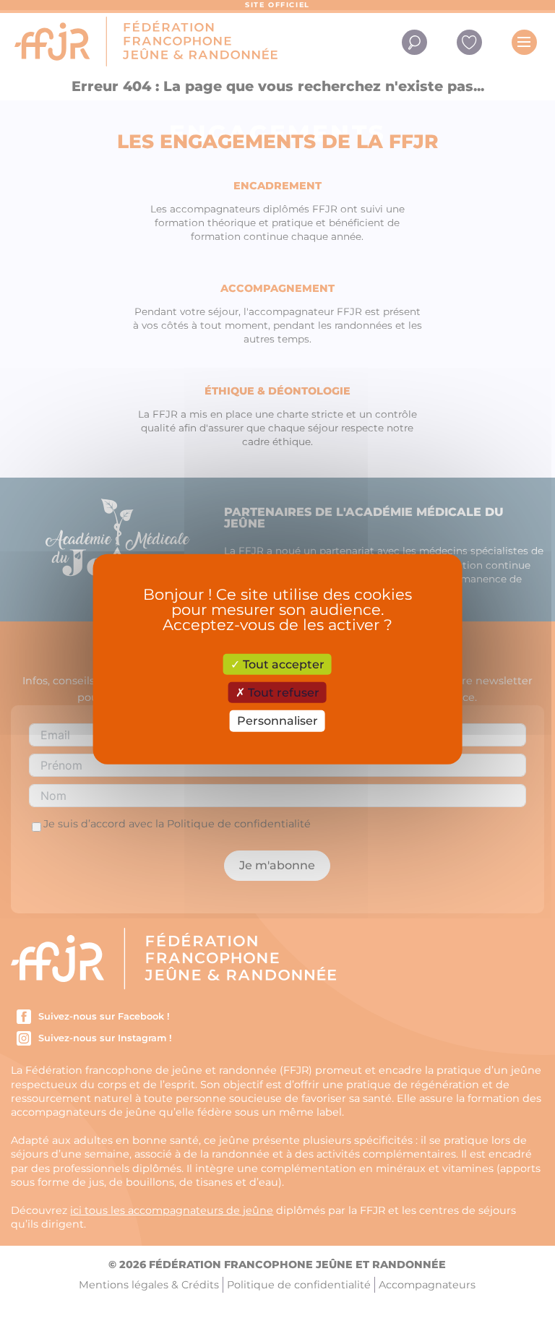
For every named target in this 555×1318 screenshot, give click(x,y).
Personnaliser (277, 721)
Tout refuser (282, 692)
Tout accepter (282, 664)
